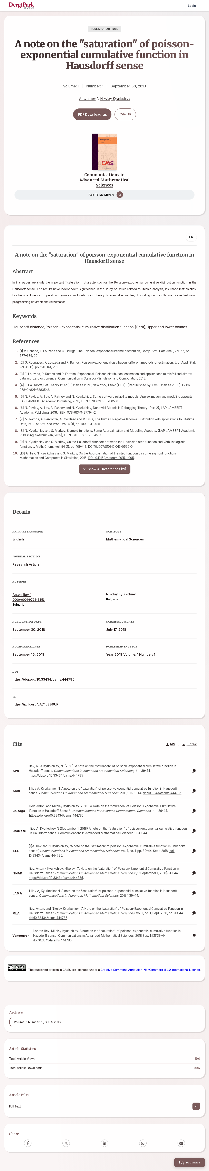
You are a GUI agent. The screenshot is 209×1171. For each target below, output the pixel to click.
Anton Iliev (87, 98)
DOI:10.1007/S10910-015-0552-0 (110, 447)
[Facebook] (27, 1143)
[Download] (196, 1106)
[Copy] (194, 771)
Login (192, 5)
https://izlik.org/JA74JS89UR (35, 704)
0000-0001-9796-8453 (28, 599)
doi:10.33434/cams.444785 (162, 793)
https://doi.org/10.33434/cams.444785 (43, 679)
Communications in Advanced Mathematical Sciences (104, 180)
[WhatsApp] (143, 1143)
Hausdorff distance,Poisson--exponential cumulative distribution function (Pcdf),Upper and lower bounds (99, 327)
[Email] (181, 1143)
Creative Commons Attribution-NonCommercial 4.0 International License (150, 969)
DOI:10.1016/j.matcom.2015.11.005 (111, 458)
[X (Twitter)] (66, 1143)
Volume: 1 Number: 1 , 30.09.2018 (37, 1022)
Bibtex (192, 744)
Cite (123, 114)
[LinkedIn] (104, 1143)
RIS (172, 744)
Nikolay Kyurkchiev (115, 98)
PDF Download (89, 114)
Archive (16, 1012)
